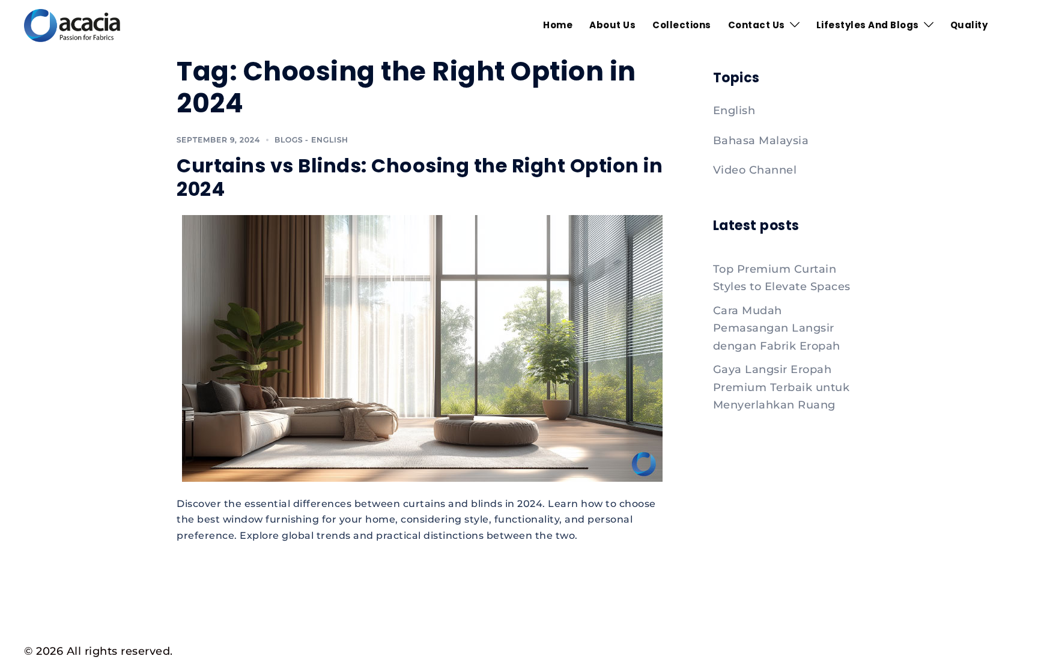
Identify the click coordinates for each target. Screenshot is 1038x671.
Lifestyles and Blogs (867, 25)
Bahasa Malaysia (761, 140)
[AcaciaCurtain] (72, 24)
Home (557, 25)
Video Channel (755, 170)
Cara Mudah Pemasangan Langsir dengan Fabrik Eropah (776, 328)
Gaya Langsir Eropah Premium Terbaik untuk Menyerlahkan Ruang (781, 387)
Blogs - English (311, 139)
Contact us (756, 25)
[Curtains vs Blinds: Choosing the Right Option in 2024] (422, 347)
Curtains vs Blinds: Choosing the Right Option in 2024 (420, 177)
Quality (969, 25)
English (734, 110)
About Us (612, 25)
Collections (681, 25)
